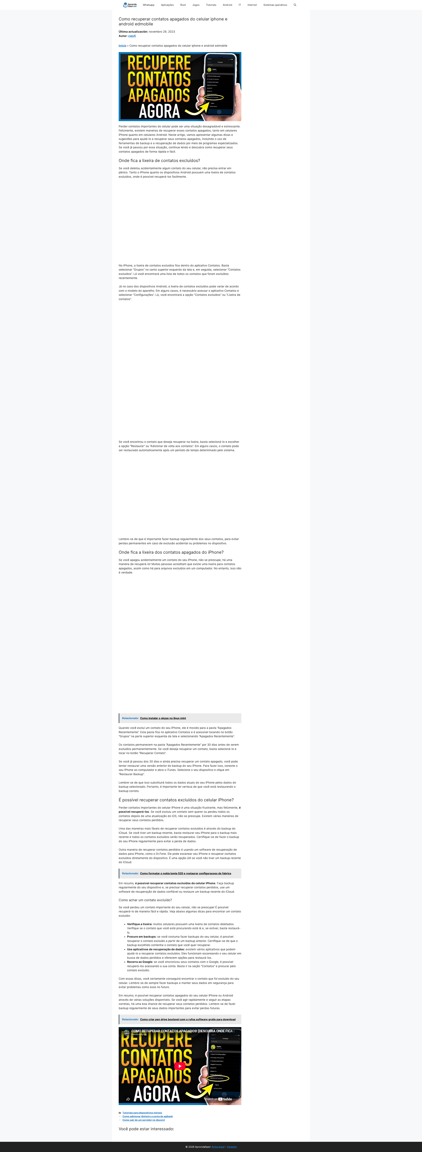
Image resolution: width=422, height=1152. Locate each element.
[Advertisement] (180, 206)
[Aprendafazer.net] (130, 5)
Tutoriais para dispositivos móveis (142, 1112)
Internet (252, 4)
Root (183, 4)
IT (240, 4)
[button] (295, 5)
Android (227, 4)
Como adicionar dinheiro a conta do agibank (147, 1116)
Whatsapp (148, 4)
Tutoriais (211, 4)
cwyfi (132, 36)
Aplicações (167, 4)
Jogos (195, 4)
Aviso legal (218, 1146)
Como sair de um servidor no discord (143, 1120)
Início (122, 45)
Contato (232, 1146)
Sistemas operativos (275, 4)
